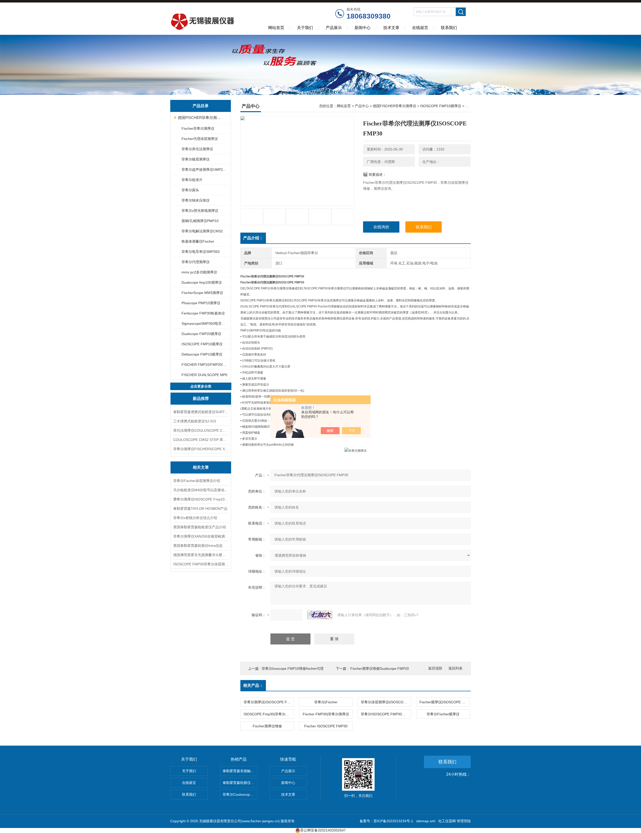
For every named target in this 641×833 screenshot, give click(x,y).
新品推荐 (201, 398)
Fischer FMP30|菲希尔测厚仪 (326, 714)
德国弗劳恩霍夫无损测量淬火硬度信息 (200, 555)
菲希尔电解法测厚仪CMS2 (202, 231)
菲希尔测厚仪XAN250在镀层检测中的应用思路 (200, 536)
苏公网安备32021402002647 (323, 830)
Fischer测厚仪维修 (267, 726)
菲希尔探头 (190, 190)
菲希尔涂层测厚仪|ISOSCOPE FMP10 (386, 702)
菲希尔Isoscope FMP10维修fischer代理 (293, 669)
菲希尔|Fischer (326, 702)
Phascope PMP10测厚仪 (201, 303)
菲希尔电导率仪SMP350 (201, 252)
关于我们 (305, 28)
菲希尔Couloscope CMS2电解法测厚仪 (240, 794)
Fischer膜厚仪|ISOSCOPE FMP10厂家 (444, 702)
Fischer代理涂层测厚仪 (200, 139)
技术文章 (391, 28)
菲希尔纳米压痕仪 (196, 200)
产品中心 (362, 106)
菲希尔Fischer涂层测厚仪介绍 (196, 481)
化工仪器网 (447, 821)
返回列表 (455, 668)
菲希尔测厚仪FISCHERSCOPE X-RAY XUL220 (200, 449)
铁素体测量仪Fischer (198, 241)
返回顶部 (435, 668)
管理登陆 (464, 821)
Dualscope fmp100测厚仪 (202, 282)
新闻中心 (363, 28)
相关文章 (201, 467)
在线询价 (381, 227)
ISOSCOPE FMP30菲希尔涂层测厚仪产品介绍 (200, 564)
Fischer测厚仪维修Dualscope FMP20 (379, 669)
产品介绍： (253, 238)
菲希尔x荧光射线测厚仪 (200, 211)
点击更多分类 (200, 386)
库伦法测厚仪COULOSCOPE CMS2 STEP (200, 430)
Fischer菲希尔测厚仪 (198, 128)
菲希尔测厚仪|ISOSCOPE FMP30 (269, 702)
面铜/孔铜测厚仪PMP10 (200, 221)
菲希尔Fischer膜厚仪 (443, 714)
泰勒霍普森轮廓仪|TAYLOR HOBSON (240, 783)
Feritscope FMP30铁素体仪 (203, 313)
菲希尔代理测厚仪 (196, 262)
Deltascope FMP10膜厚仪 (202, 354)
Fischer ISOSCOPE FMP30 (326, 726)
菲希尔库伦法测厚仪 (197, 149)
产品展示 (334, 28)
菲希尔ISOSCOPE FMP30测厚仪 (386, 714)
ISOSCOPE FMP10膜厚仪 (202, 344)
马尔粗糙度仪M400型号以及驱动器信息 (200, 490)
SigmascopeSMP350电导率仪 (205, 323)
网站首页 (276, 28)
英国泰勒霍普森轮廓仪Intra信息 (198, 546)
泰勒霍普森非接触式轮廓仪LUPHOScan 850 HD (240, 771)
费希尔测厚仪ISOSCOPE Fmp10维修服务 (200, 499)
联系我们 (449, 28)
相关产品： (253, 685)
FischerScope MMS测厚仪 (202, 293)
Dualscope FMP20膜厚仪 (201, 334)
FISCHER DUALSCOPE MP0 (204, 375)
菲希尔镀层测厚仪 (196, 159)
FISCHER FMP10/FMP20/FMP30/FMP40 (205, 365)
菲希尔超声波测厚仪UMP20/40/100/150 (205, 170)
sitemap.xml (425, 821)
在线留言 (420, 28)
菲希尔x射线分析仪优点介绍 (195, 518)
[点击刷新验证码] (319, 615)
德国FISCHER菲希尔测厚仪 (201, 117)
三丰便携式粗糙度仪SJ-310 (194, 421)
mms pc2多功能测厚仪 (199, 272)
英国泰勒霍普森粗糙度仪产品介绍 (199, 527)
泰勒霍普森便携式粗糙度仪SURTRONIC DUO (200, 412)
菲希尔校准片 (192, 180)
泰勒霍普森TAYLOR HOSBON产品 (200, 509)
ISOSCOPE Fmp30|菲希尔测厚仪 (269, 714)
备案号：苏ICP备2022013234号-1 (386, 821)
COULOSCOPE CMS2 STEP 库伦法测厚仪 (200, 440)
